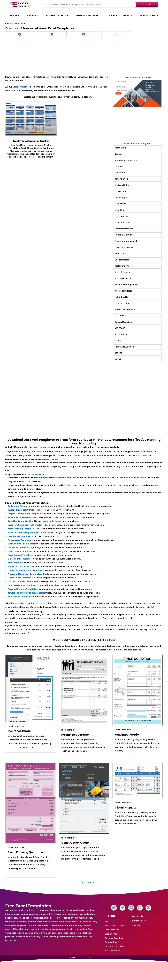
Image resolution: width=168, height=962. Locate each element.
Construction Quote (75, 843)
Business (31, 15)
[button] (20, 34)
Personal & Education (87, 15)
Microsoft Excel (49, 459)
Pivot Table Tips (112, 950)
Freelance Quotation (75, 735)
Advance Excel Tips (114, 938)
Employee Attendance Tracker (31, 141)
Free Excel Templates (28, 906)
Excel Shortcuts (112, 934)
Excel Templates (21, 86)
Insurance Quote (19, 731)
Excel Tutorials (147, 15)
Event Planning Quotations (26, 852)
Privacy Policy (139, 920)
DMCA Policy (138, 916)
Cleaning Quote (125, 807)
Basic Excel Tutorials (114, 925)
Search (146, 4)
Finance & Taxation (119, 15)
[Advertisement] (79, 55)
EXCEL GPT (110, 921)
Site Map (136, 925)
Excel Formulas (112, 929)
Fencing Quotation (127, 735)
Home (13, 15)
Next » (91, 882)
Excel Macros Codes (114, 946)
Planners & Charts (56, 15)
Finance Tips (111, 942)
